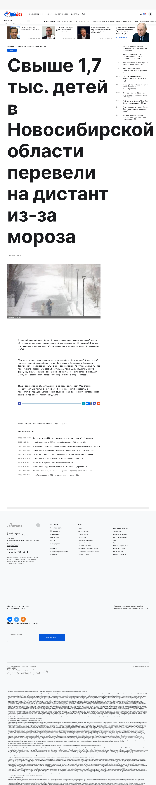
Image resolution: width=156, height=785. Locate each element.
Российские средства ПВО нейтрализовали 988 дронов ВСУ (55, 475)
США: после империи (120, 529)
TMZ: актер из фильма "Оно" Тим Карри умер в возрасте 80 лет (135, 102)
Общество (20, 46)
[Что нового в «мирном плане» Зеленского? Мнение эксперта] (49, 32)
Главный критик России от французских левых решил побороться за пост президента (101, 29)
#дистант (65, 424)
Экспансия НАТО (83, 554)
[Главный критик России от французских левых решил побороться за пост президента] (84, 32)
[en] (144, 14)
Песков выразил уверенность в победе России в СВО (53, 463)
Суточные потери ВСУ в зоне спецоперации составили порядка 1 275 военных (63, 454)
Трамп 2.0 (74, 14)
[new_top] (20, 403)
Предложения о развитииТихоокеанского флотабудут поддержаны (125, 29)
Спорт (52, 541)
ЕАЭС (80, 529)
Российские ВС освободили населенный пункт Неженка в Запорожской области (64, 450)
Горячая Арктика (83, 534)
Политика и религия (38, 46)
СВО (83, 14)
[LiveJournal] (83, 402)
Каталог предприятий (59, 552)
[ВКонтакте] (87, 402)
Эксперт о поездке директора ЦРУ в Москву (30, 28)
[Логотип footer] (14, 525)
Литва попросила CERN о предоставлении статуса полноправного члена (132, 57)
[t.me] (16, 619)
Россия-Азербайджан (120, 546)
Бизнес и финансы (119, 554)
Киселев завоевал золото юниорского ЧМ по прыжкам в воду (134, 79)
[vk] (9, 619)
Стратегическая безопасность (88, 551)
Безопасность (56, 528)
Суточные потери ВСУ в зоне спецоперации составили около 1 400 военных (62, 471)
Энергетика (82, 537)
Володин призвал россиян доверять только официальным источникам (109, 21)
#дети (57, 424)
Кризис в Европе (83, 531)
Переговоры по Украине (57, 14)
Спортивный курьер (120, 537)
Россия (11, 46)
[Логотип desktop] (13, 14)
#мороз (28, 424)
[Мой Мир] (91, 402)
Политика (54, 525)
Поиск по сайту (51, 637)
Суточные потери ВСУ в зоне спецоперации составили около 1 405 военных (63, 438)
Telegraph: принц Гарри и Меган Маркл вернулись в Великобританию (135, 87)
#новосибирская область (43, 424)
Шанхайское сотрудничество (88, 548)
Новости (53, 548)
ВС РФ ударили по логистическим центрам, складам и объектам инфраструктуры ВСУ (66, 446)
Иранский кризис (36, 14)
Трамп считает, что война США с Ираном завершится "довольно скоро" (135, 109)
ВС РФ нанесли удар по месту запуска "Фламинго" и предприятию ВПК (60, 467)
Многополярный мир (120, 534)
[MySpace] (94, 402)
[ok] (23, 619)
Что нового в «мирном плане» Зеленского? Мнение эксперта (64, 29)
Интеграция (55, 531)
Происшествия (118, 551)
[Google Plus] (98, 402)
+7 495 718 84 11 (17, 552)
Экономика (54, 534)
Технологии (55, 544)
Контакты (54, 555)
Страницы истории (119, 548)
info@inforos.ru (12, 546)
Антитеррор (117, 531)
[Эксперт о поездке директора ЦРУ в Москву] (14, 32)
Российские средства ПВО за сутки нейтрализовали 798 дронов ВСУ (59, 442)
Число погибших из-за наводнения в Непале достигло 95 (135, 71)
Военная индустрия (84, 546)
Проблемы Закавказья (85, 540)
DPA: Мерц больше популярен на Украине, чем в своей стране (135, 64)
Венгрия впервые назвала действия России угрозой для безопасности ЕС (134, 117)
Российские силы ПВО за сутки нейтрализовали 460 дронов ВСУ (57, 459)
